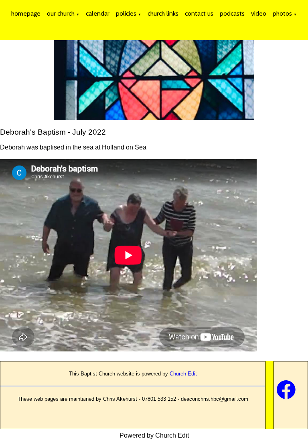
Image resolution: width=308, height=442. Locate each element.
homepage (26, 13)
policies (126, 13)
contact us (199, 13)
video (258, 13)
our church (61, 13)
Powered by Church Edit (154, 435)
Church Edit (183, 374)
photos (282, 13)
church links (163, 13)
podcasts (232, 13)
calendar (97, 13)
